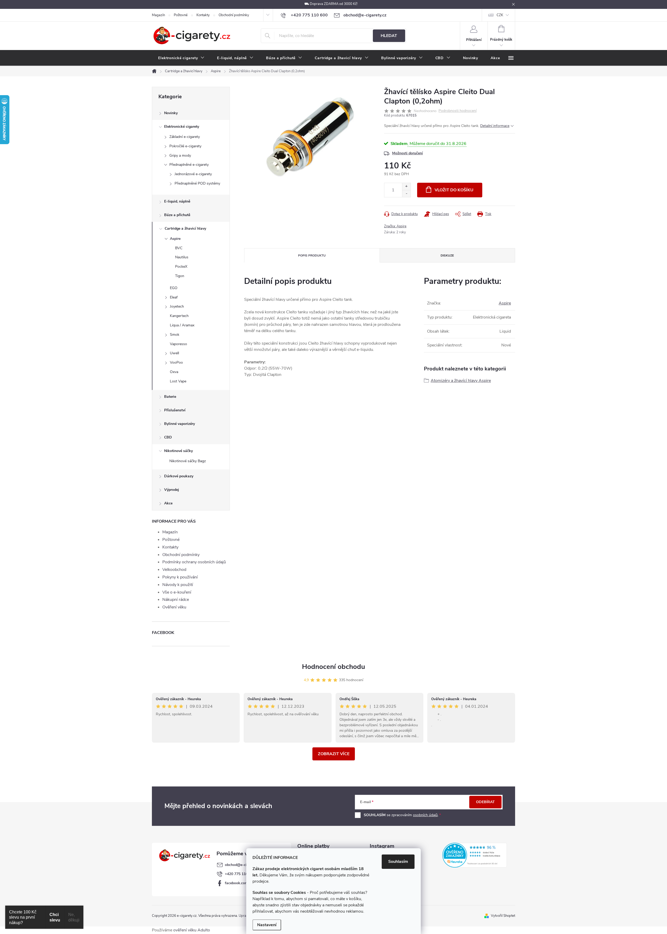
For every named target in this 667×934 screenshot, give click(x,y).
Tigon (179, 275)
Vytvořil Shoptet (503, 915)
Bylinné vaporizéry (179, 423)
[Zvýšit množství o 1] (406, 186)
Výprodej (171, 489)
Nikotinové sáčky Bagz (187, 461)
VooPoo (176, 362)
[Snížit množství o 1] (406, 193)
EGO (173, 287)
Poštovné (181, 15)
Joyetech (177, 306)
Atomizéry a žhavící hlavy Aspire (461, 380)
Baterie (170, 396)
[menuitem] (181, 58)
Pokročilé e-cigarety (185, 146)
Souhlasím (398, 861)
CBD (168, 437)
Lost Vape (178, 381)
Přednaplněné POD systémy (197, 183)
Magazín (158, 15)
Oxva (174, 371)
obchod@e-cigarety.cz (243, 864)
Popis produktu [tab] (312, 255)
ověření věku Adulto (191, 930)
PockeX (181, 266)
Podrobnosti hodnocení (458, 111)
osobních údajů (425, 815)
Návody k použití (177, 585)
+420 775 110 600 (240, 873)
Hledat (389, 36)
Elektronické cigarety (181, 126)
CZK (500, 15)
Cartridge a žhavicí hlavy (185, 228)
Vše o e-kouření (176, 592)
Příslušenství (175, 410)
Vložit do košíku (454, 190)
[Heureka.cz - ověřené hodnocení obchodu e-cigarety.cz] (474, 855)
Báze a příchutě (177, 214)
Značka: (395, 226)
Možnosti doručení (407, 153)
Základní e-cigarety (184, 136)
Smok (174, 334)
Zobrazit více (333, 754)
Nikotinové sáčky (178, 450)
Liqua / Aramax (182, 325)
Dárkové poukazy (178, 476)
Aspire (175, 238)
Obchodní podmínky (234, 15)
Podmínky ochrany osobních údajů (194, 562)
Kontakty (203, 15)
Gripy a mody (180, 155)
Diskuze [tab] (447, 255)
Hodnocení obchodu (333, 666)
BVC (178, 248)
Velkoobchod (174, 569)
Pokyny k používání (180, 577)
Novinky (171, 113)
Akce (168, 503)
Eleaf (174, 297)
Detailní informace (494, 125)
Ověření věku (174, 607)
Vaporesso (178, 343)
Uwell (174, 353)
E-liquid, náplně (177, 201)
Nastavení (266, 925)
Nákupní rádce (175, 599)
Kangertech (179, 315)
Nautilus (181, 257)
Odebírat (485, 801)
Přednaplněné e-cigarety (189, 164)
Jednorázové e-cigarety (193, 174)
